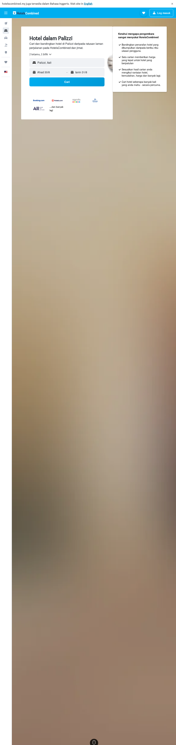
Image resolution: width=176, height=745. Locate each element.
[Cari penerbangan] (5, 23)
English (88, 3)
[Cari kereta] (5, 37)
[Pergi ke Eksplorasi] (5, 52)
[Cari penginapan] (5, 30)
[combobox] (40, 54)
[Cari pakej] (5, 45)
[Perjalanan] (5, 62)
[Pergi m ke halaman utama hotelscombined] (25, 12)
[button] (172, 4)
